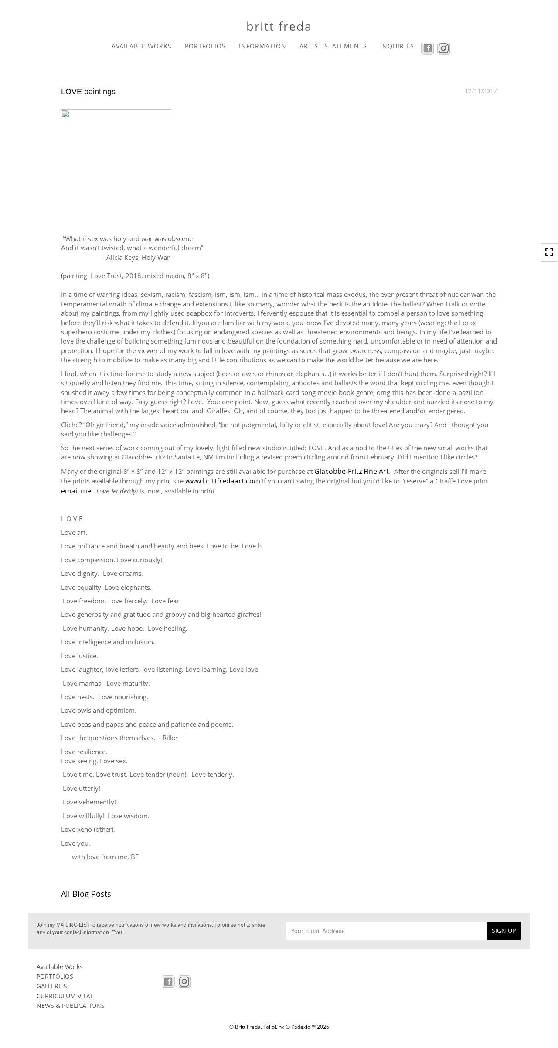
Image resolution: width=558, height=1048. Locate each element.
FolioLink (273, 1027)
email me (76, 491)
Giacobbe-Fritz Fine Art (351, 471)
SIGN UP (504, 930)
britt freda (279, 26)
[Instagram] (445, 47)
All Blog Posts (86, 893)
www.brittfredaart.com (222, 481)
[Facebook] (429, 47)
